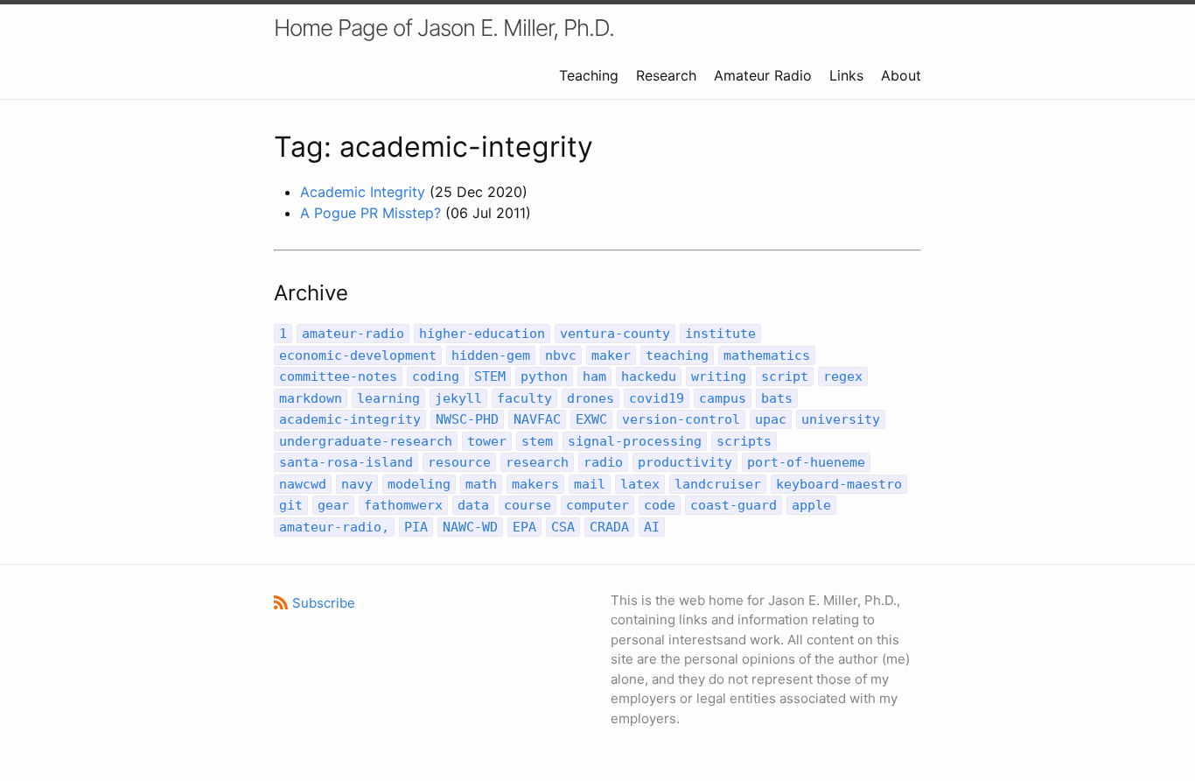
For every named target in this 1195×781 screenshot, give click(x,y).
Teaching (588, 75)
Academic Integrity (362, 192)
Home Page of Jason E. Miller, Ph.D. (444, 27)
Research (666, 75)
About (901, 75)
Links (846, 75)
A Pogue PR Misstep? (370, 213)
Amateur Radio (763, 75)
